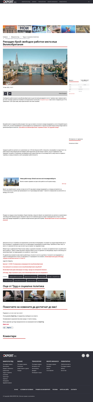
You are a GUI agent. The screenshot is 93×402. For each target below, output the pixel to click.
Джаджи (34, 370)
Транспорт (6, 376)
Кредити (48, 366)
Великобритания (42, 280)
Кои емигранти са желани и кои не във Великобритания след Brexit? (22, 267)
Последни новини (7, 364)
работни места (32, 280)
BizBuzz (63, 368)
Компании (20, 366)
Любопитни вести (66, 364)
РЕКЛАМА (55, 389)
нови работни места (19, 280)
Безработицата (44, 99)
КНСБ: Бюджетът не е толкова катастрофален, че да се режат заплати (55, 298)
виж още (64, 183)
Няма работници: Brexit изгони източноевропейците (38, 178)
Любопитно (63, 1)
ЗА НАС (16, 389)
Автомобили (35, 368)
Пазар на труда (8, 280)
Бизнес (34, 1)
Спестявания (49, 370)
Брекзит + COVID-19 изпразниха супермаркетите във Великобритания (23, 264)
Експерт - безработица (54, 276)
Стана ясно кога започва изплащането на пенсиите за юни (12, 298)
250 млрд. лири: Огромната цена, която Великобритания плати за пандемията (25, 272)
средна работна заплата (15, 276)
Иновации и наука (37, 372)
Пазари (19, 370)
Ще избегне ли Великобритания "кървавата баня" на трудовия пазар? (39, 127)
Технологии (42, 1)
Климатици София (73, 143)
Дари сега (6, 324)
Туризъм (5, 378)
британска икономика (31, 276)
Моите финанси (52, 1)
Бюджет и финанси (8, 368)
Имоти (48, 368)
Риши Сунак (42, 276)
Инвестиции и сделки (23, 368)
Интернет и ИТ (36, 366)
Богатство (63, 370)
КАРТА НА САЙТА (64, 389)
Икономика (6, 366)
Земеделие (6, 381)
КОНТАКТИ (74, 389)
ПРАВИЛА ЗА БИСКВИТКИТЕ (43, 389)
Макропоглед (26, 1)
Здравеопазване (7, 383)
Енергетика (6, 370)
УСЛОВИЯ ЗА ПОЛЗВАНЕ (26, 389)
